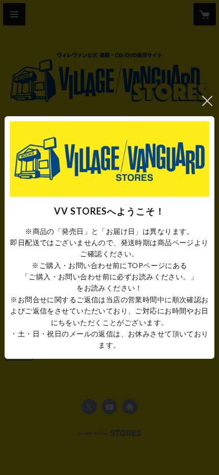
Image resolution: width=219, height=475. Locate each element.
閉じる (207, 101)
